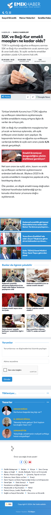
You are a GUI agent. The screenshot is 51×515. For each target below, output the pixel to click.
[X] (26, 462)
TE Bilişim (31, 512)
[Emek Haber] (24, 5)
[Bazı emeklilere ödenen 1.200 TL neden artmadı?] (38, 320)
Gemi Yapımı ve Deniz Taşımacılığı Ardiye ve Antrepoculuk (26, 480)
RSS (9, 504)
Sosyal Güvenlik (9, 18)
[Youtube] (30, 462)
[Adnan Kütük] (7, 433)
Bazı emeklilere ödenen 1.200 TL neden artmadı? (36, 330)
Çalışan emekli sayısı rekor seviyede (12, 309)
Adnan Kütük (20, 430)
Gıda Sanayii (21, 482)
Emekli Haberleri (21, 32)
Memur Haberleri (27, 18)
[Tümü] (48, 393)
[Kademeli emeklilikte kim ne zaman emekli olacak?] (38, 275)
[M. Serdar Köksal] (7, 421)
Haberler (6, 32)
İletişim (23, 469)
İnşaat (31, 482)
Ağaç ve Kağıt (9, 472)
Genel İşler (8, 482)
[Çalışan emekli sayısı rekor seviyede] (13, 300)
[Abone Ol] (43, 97)
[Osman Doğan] (7, 410)
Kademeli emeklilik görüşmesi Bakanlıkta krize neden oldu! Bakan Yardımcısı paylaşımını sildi (13, 286)
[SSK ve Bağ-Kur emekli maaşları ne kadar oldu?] (25, 79)
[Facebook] (21, 462)
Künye (32, 469)
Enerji (32, 477)
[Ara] (6, 12)
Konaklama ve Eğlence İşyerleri (16, 485)
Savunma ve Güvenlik (36, 493)
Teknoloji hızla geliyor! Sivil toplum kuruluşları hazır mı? (29, 423)
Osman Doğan (20, 409)
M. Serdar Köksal (22, 419)
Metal (30, 488)
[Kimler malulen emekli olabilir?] (38, 300)
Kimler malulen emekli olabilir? (35, 309)
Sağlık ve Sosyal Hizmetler (14, 493)
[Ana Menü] (10, 12)
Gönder (7, 379)
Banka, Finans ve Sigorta (13, 474)
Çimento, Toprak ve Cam (36, 474)
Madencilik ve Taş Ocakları (14, 488)
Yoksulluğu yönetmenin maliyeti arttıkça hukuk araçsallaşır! (31, 434)
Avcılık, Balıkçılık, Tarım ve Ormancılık (33, 472)
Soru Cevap (43, 469)
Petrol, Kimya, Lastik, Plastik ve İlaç (17, 490)
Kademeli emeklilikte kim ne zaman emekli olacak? (37, 284)
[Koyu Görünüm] (3, 12)
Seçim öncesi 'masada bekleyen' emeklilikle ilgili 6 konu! (12, 331)
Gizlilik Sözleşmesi (10, 469)
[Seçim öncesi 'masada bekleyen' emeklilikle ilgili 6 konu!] (13, 320)
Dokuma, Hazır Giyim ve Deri (15, 477)
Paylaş (7, 96)
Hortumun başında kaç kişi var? (28, 412)
